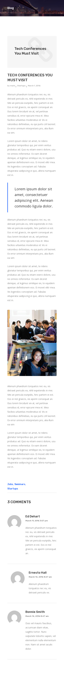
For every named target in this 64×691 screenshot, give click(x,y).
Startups (21, 86)
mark (12, 86)
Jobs (10, 484)
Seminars (19, 484)
